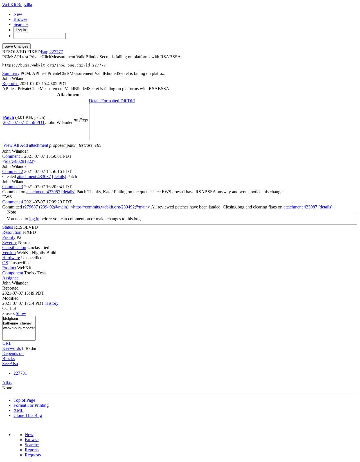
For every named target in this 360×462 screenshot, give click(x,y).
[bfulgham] (19, 318)
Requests (33, 454)
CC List (9, 308)
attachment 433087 (34, 176)
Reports (32, 449)
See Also (10, 363)
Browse (20, 19)
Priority (8, 237)
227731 (20, 373)
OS (5, 262)
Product (9, 267)
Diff (131, 100)
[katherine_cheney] (19, 323)
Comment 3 (12, 186)
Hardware (11, 257)
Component (12, 272)
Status (7, 227)
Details (95, 100)
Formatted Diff (114, 100)
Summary (10, 73)
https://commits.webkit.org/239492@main (110, 207)
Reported (10, 83)
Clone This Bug (28, 415)
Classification (14, 247)
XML (19, 410)
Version (9, 252)
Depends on (13, 353)
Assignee (10, 278)
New (18, 14)
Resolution (11, 232)
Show (21, 313)
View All (11, 145)
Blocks (8, 358)
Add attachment (34, 145)
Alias (7, 382)
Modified (10, 298)
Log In (21, 30)
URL (7, 343)
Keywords (11, 348)
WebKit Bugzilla (17, 4)
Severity (9, 242)
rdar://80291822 (19, 161)
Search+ (21, 24)
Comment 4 (12, 201)
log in (34, 218)
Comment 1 (12, 156)
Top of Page (24, 400)
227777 (56, 51)
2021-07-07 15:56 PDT (24, 122)
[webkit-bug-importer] (19, 328)
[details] (59, 176)
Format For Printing (31, 405)
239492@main (53, 207)
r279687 (30, 207)
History (51, 303)
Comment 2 (12, 171)
